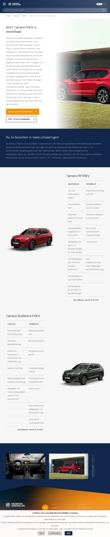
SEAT (24, 16)
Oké (68, 533)
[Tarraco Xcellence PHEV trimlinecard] (81, 375)
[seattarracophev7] (25, 466)
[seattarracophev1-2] (68, 466)
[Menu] (4, 4)
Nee (41, 533)
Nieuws (17, 16)
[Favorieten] (104, 4)
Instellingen (55, 533)
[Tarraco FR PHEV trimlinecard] (29, 240)
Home (8, 16)
